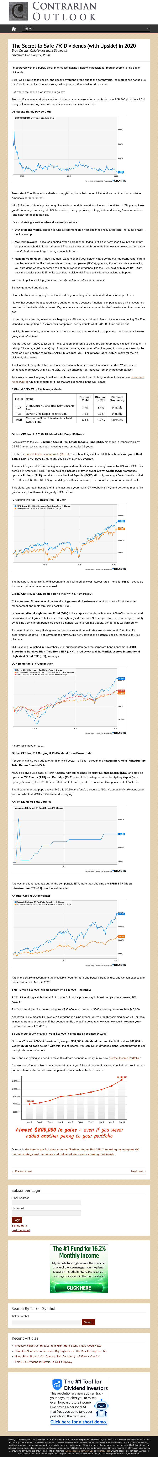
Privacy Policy (104, 1451)
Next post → (138, 1171)
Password (18, 1208)
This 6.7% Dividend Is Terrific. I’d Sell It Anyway (43, 1361)
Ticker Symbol (20, 1315)
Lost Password (21, 1230)
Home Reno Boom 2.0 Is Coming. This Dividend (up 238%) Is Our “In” (57, 1356)
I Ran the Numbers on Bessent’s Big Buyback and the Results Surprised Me (61, 1351)
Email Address (20, 1197)
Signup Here (19, 1225)
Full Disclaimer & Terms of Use (79, 1451)
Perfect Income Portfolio (124, 1057)
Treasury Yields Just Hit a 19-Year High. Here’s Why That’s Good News (58, 1345)
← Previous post (22, 1171)
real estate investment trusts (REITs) (47, 454)
